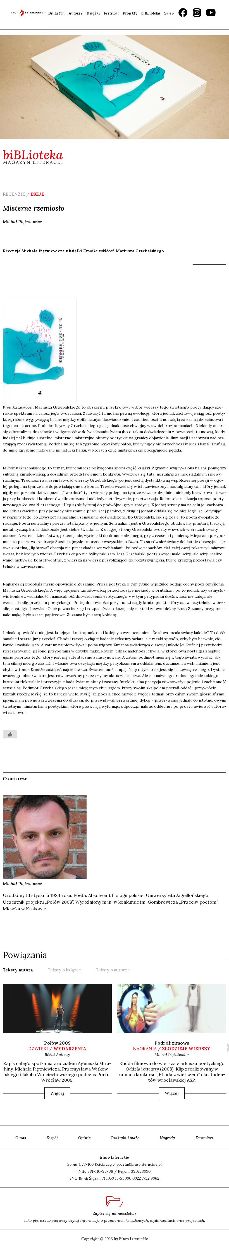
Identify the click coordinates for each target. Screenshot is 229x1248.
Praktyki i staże (125, 1137)
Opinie (84, 1137)
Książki (93, 13)
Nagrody (167, 1137)
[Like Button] (10, 734)
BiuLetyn (56, 13)
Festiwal (111, 13)
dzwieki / (57, 1048)
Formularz (204, 1137)
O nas (20, 1137)
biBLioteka (150, 13)
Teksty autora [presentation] (18, 970)
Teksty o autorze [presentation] (113, 970)
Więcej (57, 1093)
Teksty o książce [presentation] (64, 970)
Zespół (52, 1137)
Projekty (130, 13)
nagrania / (172, 1048)
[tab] (18, 969)
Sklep (169, 13)
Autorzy (76, 13)
